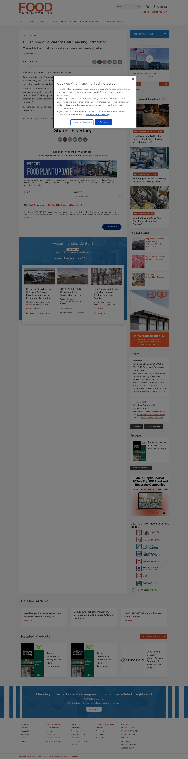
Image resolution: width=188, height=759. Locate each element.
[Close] (133, 79)
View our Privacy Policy (97, 114)
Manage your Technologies (82, 122)
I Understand (103, 122)
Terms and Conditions (77, 105)
